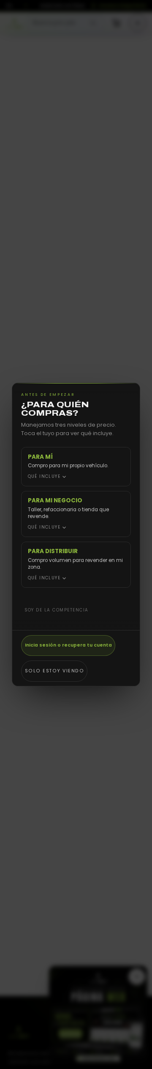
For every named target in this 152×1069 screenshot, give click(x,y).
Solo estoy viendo (54, 671)
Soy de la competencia (56, 610)
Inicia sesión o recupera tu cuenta (68, 645)
